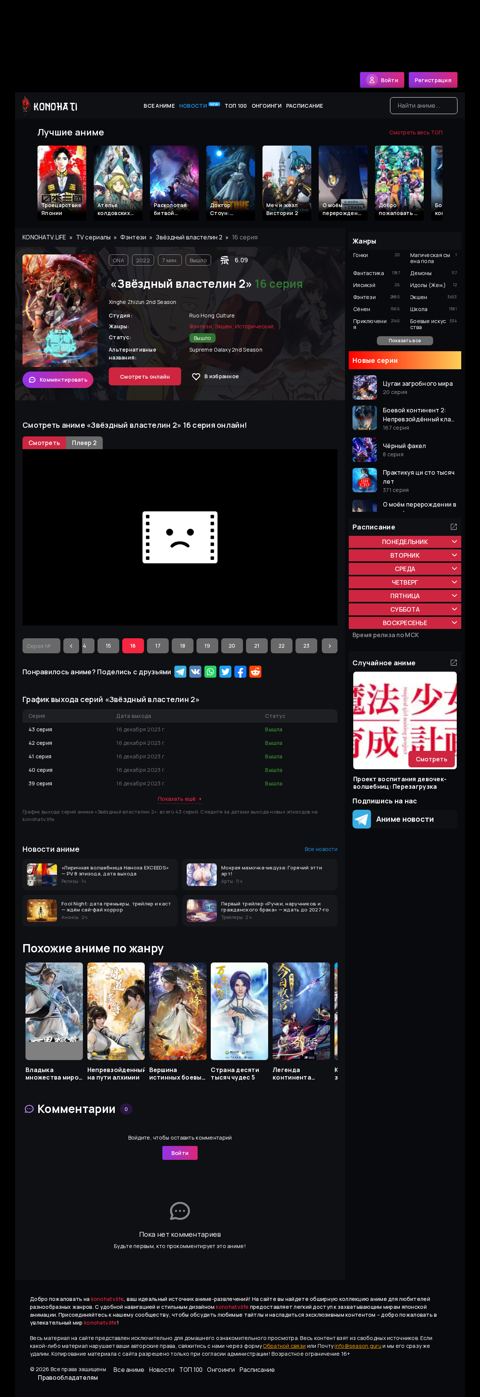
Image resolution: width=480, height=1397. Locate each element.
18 (183, 645)
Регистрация (433, 80)
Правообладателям (68, 1377)
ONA (118, 260)
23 (306, 645)
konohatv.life (44, 237)
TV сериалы (93, 237)
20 (232, 645)
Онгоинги (267, 105)
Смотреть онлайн (145, 376)
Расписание (304, 105)
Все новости (321, 849)
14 (84, 645)
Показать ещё (180, 798)
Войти (180, 1152)
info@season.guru (357, 1345)
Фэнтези (133, 237)
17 (158, 645)
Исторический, (255, 326)
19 (207, 645)
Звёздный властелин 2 (189, 237)
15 (108, 645)
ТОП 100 (236, 105)
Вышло (198, 260)
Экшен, (224, 326)
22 (282, 645)
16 (133, 645)
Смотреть (431, 759)
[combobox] (423, 106)
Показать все (405, 340)
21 (257, 645)
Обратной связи (284, 1345)
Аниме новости (402, 819)
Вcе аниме (159, 105)
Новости (199, 105)
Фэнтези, (201, 326)
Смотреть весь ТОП (415, 132)
